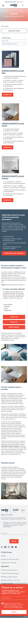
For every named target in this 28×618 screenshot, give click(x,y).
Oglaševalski (7, 310)
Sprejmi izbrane (14, 327)
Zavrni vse (14, 322)
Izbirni (6, 308)
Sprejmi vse (14, 317)
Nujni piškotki (8, 304)
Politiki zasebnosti (17, 298)
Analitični (7, 306)
